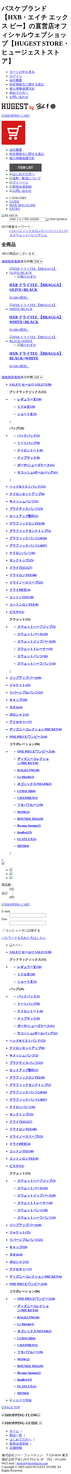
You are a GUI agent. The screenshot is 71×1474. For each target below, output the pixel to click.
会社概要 (15, 80)
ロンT (39, 231)
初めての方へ (18, 92)
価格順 (6, 261)
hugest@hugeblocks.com (32, 1463)
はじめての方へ (20, 1439)
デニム (42, 235)
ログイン (15, 76)
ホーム (14, 1431)
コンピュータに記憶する (23, 930)
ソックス (28, 231)
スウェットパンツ (25, 235)
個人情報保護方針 (22, 88)
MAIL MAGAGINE (22, 205)
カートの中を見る (22, 72)
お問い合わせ (18, 97)
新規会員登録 (18, 1443)
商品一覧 (15, 1435)
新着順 (16, 261)
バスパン (15, 231)
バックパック (52, 231)
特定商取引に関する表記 (26, 84)
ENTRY (14, 208)
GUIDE (14, 201)
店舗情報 (15, 1447)
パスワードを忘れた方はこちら (24, 937)
